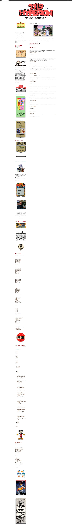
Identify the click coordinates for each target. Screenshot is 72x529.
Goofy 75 (16, 281)
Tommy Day (31, 54)
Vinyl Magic (17, 323)
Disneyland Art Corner (18, 272)
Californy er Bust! (17, 261)
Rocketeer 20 (17, 293)
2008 (17, 362)
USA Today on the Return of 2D (21, 415)
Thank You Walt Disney (18, 304)
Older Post (55, 114)
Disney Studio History (18, 269)
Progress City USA (17, 458)
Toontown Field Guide (18, 318)
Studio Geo (16, 303)
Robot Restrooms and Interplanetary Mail (20, 405)
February (18, 423)
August (18, 370)
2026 (17, 351)
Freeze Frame (17, 278)
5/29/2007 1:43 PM (33, 73)
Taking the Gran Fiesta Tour (20, 387)
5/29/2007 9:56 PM (33, 106)
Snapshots (16, 299)
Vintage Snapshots (17, 322)
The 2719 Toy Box (17, 312)
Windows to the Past (18, 329)
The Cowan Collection (18, 460)
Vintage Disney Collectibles (19, 462)
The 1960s (16, 309)
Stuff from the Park (17, 459)
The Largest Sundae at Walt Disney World (20, 389)
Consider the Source (18, 263)
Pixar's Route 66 (17, 290)
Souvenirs (16, 300)
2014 (17, 356)
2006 (17, 426)
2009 (17, 361)
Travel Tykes (17, 319)
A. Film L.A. (17, 443)
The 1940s (16, 307)
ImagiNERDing (17, 453)
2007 (17, 363)
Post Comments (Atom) (36, 116)
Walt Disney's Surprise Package (19, 327)
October (18, 367)
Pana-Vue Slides (17, 287)
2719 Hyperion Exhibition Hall (19, 255)
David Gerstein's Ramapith (18, 447)
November (18, 366)
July (17, 371)
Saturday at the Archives (18, 294)
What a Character (17, 328)
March (18, 422)
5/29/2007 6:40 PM (33, 100)
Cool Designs (36, 44)
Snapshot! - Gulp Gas (20, 403)
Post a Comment (32, 113)
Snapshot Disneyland (18, 297)
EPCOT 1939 (17, 273)
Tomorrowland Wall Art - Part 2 (35, 23)
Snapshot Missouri (17, 298)
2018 (17, 352)
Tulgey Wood (17, 461)
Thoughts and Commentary (19, 317)
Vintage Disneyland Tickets (19, 464)
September (18, 368)
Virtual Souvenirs (17, 326)
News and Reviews (17, 284)
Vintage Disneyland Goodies (19, 463)
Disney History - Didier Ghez (19, 449)
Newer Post (31, 114)
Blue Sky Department (18, 259)
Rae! (30, 102)
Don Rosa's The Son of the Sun (21, 376)
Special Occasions (17, 301)
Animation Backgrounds (18, 444)
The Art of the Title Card (18, 313)
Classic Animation (17, 262)
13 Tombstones (17, 254)
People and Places (17, 288)
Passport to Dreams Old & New (19, 457)
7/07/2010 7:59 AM (33, 111)
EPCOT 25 (16, 274)
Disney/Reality (17, 271)
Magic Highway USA (18, 283)
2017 (17, 353)
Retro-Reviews (17, 291)
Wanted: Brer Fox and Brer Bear (21, 384)
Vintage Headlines (17, 321)
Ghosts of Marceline (18, 280)
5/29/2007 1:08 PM (33, 61)
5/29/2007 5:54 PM (33, 81)
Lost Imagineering (17, 282)
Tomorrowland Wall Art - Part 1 (21, 378)
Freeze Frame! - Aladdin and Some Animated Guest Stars (21, 400)
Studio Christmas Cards (18, 302)
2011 (17, 358)
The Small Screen (17, 314)
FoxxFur (31, 63)
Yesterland (16, 467)
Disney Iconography (18, 268)
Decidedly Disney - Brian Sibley (19, 448)
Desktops (16, 265)
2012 (17, 357)
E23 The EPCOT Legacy (18, 450)
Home (43, 114)
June (17, 372)
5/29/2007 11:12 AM (33, 52)
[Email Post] (39, 43)
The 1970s (16, 310)
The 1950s (16, 308)
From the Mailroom (18, 279)
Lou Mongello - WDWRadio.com (34, 75)
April (18, 421)
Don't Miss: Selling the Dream (21, 411)
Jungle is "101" (17, 454)
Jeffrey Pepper (17, 47)
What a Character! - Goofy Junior (21, 380)
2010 (17, 360)
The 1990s (16, 311)
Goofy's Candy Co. (19, 381)
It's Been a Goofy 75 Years (20, 396)
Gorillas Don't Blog (18, 451)
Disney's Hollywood (18, 270)
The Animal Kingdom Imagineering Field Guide (21, 393)
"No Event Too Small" (20, 386)
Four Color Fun (17, 277)
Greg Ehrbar (17, 452)
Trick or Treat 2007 (17, 320)
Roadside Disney (17, 292)
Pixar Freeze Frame (17, 289)
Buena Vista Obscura (18, 260)
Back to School (17, 258)
